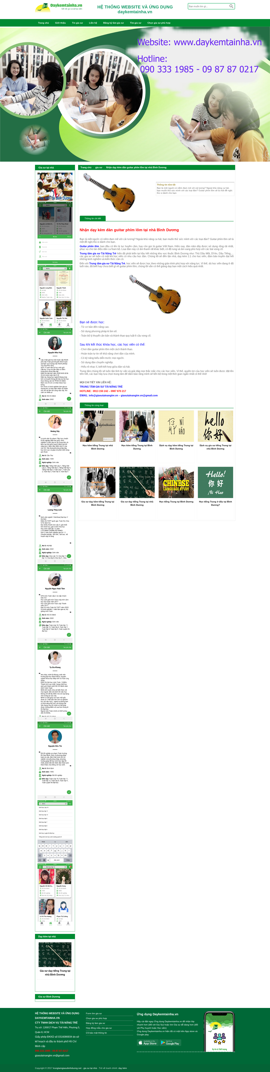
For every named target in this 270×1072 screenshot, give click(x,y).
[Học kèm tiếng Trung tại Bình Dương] (137, 441)
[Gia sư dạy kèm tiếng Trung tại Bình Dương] (97, 497)
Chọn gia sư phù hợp (159, 23)
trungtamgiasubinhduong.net (67, 1068)
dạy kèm (122, 1068)
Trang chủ (43, 23)
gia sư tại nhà (90, 1068)
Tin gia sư (77, 23)
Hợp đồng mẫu (93, 1028)
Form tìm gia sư (94, 1013)
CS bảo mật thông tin (96, 1033)
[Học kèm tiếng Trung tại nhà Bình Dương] (97, 441)
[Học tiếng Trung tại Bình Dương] (176, 497)
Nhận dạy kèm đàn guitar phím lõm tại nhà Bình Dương (136, 167)
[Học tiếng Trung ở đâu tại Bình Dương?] (215, 497)
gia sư (98, 167)
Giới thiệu (60, 23)
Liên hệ (93, 23)
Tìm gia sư (135, 23)
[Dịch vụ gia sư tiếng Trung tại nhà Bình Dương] (215, 441)
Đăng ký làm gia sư (113, 23)
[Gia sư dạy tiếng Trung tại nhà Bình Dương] (137, 497)
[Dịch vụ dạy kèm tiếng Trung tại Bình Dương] (176, 441)
